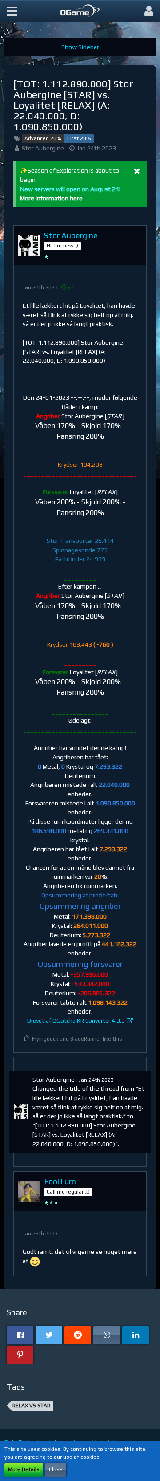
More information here (51, 198)
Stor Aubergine (43, 148)
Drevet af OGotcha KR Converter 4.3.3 (76, 1020)
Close (56, 1469)
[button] (12, 11)
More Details (24, 1469)
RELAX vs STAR (31, 1405)
